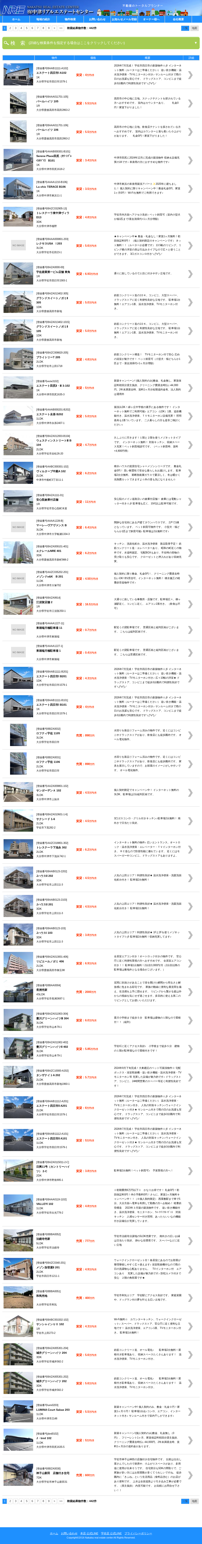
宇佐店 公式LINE (111, 1533)
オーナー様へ (151, 19)
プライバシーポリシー (138, 1533)
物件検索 (70, 19)
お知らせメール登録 (124, 19)
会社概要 (178, 19)
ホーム (16, 19)
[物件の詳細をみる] (18, 84)
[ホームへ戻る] (48, 14)
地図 (194, 28)
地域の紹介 (43, 19)
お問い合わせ (97, 19)
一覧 (185, 28)
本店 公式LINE (89, 1533)
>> (61, 28)
